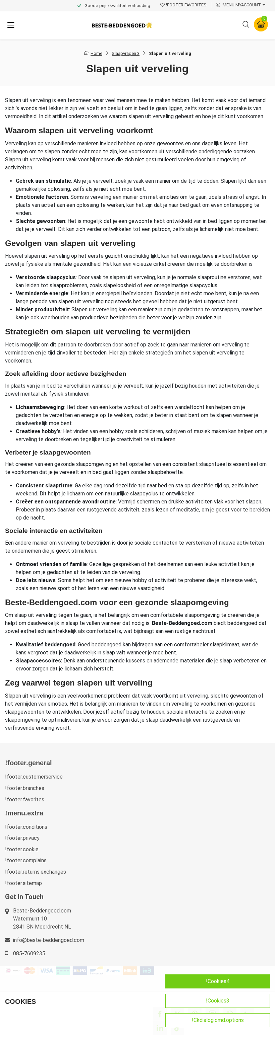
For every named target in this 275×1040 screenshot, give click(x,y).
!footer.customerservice (34, 777)
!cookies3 (217, 1000)
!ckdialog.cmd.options (218, 1020)
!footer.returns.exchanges (35, 872)
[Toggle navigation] (10, 25)
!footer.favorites (24, 799)
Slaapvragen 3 (126, 53)
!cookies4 (217, 981)
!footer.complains (26, 860)
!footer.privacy (22, 838)
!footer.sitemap (23, 883)
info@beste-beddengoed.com (48, 940)
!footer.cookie (22, 849)
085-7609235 (29, 953)
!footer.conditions (26, 827)
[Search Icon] (246, 25)
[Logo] (122, 25)
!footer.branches (24, 788)
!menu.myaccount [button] (241, 4)
